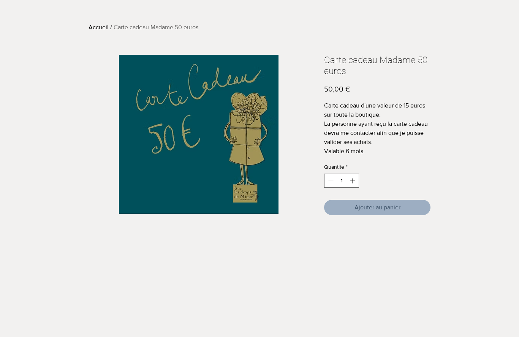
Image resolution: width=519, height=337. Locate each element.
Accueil (99, 27)
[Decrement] (330, 180)
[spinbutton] (341, 180)
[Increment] (353, 180)
